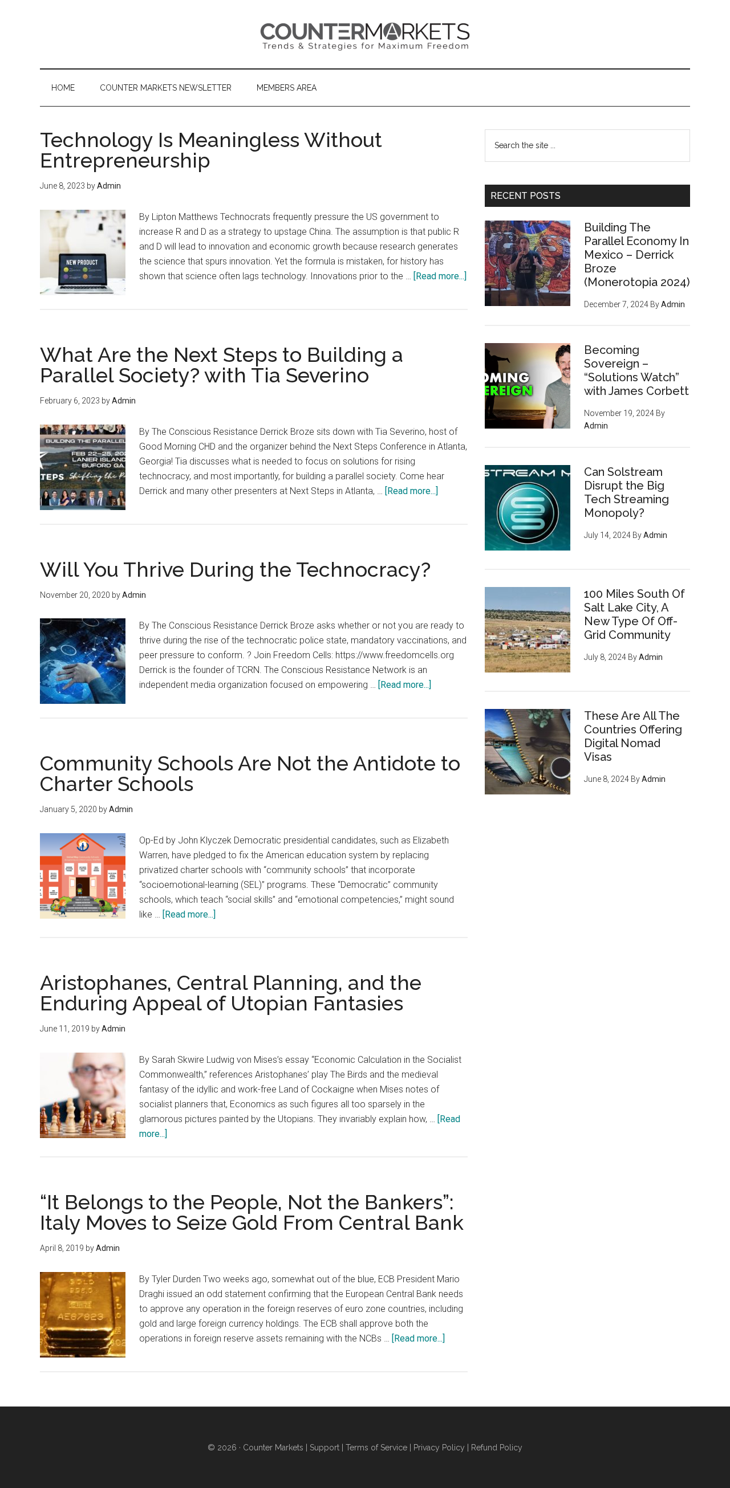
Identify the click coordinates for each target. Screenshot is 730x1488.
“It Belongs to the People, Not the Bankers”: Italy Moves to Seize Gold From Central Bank (252, 1212)
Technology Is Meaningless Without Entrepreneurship (211, 150)
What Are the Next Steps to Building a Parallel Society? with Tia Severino (221, 365)
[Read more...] (440, 276)
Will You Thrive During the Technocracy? (235, 569)
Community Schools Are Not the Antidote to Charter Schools (250, 773)
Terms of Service (376, 1447)
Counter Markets (365, 34)
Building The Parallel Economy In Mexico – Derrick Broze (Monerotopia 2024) (637, 255)
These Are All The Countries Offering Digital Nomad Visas (633, 736)
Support (324, 1447)
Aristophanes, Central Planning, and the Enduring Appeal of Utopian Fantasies (230, 993)
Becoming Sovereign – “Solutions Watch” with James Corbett (636, 370)
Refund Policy (496, 1447)
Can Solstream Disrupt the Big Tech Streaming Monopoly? (626, 492)
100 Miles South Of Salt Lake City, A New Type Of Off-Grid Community (634, 614)
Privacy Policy (439, 1447)
